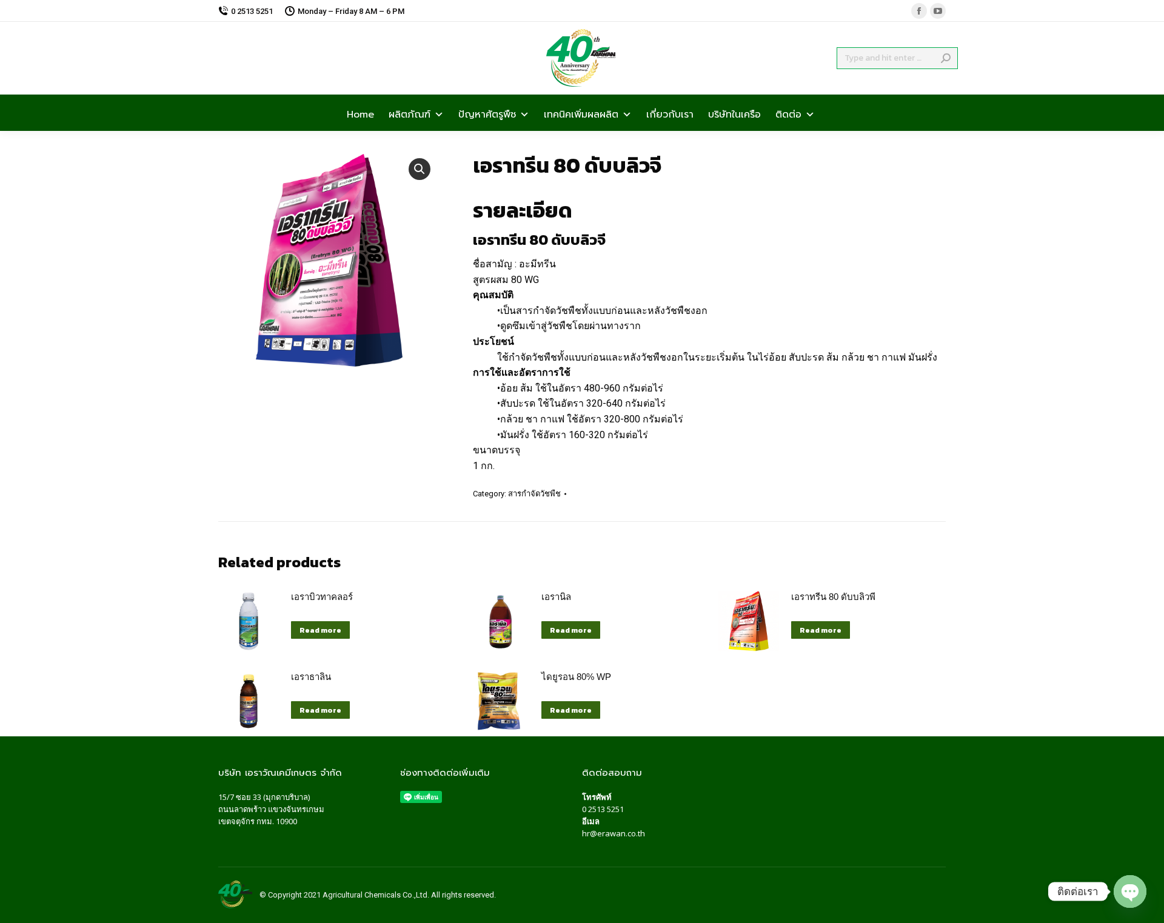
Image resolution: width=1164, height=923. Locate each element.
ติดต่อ (788, 113)
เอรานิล (556, 596)
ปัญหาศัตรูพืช (487, 113)
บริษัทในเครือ (734, 113)
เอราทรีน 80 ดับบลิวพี (833, 596)
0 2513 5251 (603, 809)
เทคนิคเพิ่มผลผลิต (581, 113)
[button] (419, 169)
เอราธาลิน (311, 676)
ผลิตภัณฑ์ (409, 113)
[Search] (946, 58)
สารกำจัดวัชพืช (534, 493)
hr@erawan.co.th (613, 833)
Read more (320, 630)
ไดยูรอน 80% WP (576, 676)
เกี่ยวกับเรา (670, 113)
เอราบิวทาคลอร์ (322, 596)
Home (360, 113)
